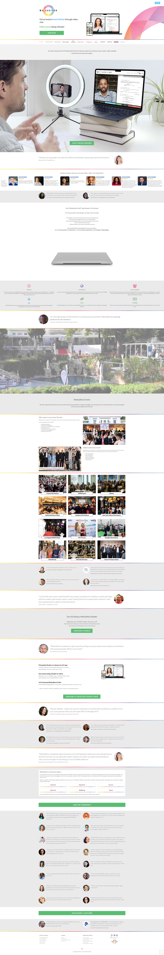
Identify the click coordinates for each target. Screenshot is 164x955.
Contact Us (63, 941)
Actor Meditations (43, 939)
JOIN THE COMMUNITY (82, 805)
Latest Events (42, 942)
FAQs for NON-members (88, 941)
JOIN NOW (52, 33)
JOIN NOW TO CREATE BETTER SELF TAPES (82, 697)
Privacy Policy (64, 938)
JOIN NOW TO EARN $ (81, 631)
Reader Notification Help (88, 943)
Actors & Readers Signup (88, 938)
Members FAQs (86, 939)
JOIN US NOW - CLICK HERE (82, 913)
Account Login (86, 937)
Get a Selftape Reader (44, 937)
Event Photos (42, 943)
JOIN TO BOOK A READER (81, 143)
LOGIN (157, 2)
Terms (62, 937)
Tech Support (85, 942)
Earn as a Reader (43, 938)
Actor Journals (42, 941)
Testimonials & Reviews (66, 939)
